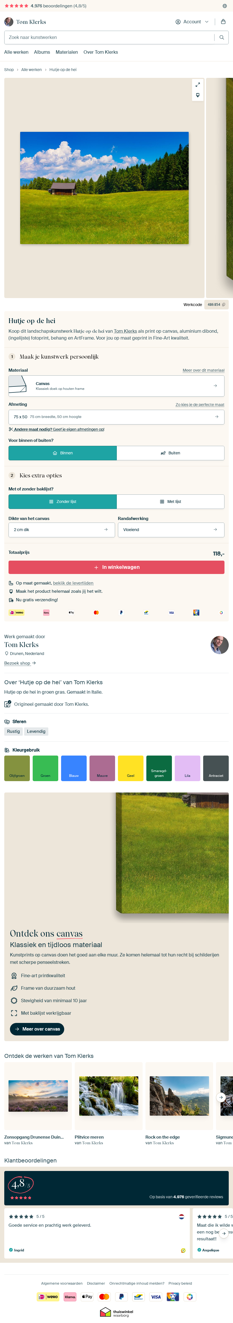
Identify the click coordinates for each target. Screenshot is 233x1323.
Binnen (66, 452)
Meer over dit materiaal (203, 370)
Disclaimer (96, 1283)
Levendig (36, 731)
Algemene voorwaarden (62, 1283)
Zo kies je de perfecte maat (200, 404)
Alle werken (16, 52)
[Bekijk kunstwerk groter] (198, 85)
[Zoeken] (221, 37)
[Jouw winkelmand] (223, 21)
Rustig (13, 731)
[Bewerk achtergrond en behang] (198, 95)
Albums (42, 52)
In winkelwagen (121, 566)
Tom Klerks (31, 21)
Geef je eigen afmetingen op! (59, 429)
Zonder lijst (66, 501)
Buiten (174, 452)
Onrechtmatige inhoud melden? (136, 1283)
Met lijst (174, 501)
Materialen (67, 52)
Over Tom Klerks (101, 52)
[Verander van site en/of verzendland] (225, 6)
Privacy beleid (180, 1283)
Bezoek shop (17, 663)
